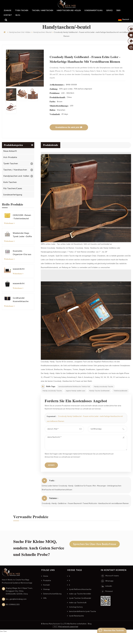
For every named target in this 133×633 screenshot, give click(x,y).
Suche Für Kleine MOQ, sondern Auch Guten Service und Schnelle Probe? (38, 548)
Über (118, 10)
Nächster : (53, 498)
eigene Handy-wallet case (75, 391)
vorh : (52, 480)
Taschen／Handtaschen (42, 10)
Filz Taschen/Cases (12, 188)
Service (109, 10)
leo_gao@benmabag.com (16, 599)
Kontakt (8, 15)
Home (45, 576)
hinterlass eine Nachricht (114, 630)
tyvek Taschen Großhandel (80, 598)
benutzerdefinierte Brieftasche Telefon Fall (74, 386)
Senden (51, 465)
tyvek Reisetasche (76, 616)
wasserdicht (19, 269)
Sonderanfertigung (93, 10)
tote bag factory (76, 607)
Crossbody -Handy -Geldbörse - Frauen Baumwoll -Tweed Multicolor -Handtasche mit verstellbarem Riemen (85, 503)
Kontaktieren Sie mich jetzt (67, 127)
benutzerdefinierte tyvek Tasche (82, 611)
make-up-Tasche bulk (78, 603)
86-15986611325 (13, 604)
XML (45, 598)
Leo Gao (3, 631)
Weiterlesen (8, 223)
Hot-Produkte (10, 157)
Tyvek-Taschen (21, 10)
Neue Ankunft (10, 151)
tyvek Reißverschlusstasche (80, 589)
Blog (18, 15)
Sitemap (46, 589)
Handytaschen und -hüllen (69, 10)
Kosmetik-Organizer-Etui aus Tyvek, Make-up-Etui (22, 253)
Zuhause (7, 10)
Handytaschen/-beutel (42, 32)
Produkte (47, 580)
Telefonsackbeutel (120, 391)
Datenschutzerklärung (52, 594)
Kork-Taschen (10, 182)
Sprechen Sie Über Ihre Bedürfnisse (94, 544)
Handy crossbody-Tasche (103, 386)
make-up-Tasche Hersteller (80, 594)
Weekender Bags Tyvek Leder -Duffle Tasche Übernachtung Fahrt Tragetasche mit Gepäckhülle (22, 235)
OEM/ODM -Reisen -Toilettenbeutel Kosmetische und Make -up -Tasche (22, 217)
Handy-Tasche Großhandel (99, 391)
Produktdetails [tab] (50, 145)
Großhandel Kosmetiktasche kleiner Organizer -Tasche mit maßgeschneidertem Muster (22, 300)
